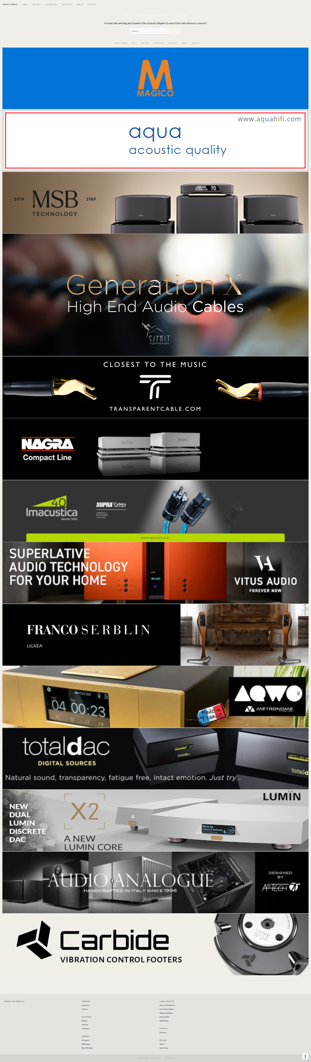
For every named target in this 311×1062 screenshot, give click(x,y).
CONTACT (92, 4)
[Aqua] (155, 140)
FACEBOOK (156, 1058)
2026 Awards (86, 1044)
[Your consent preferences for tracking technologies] (305, 1056)
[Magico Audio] (155, 78)
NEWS (25, 4)
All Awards (85, 1040)
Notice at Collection (166, 1013)
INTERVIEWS (52, 4)
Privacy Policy (164, 1017)
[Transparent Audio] (155, 386)
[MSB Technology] (155, 202)
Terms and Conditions (167, 1005)
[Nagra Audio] (155, 448)
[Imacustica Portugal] (155, 510)
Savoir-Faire (164, 1048)
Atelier (162, 1044)
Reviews (84, 1021)
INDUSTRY (67, 4)
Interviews (85, 1029)
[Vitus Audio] (155, 572)
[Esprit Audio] (155, 294)
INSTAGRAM (142, 1058)
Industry (85, 1025)
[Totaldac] (155, 758)
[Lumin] (155, 820)
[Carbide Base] (155, 882)
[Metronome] (155, 696)
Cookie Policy (164, 1021)
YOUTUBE (169, 1058)
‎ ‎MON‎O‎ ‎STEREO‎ (9, 4)
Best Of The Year (87, 1048)
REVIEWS (37, 4)
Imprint (84, 1009)
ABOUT (80, 4)
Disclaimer (85, 1005)
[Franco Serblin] (155, 634)
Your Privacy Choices (167, 1009)
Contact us (163, 1032)
